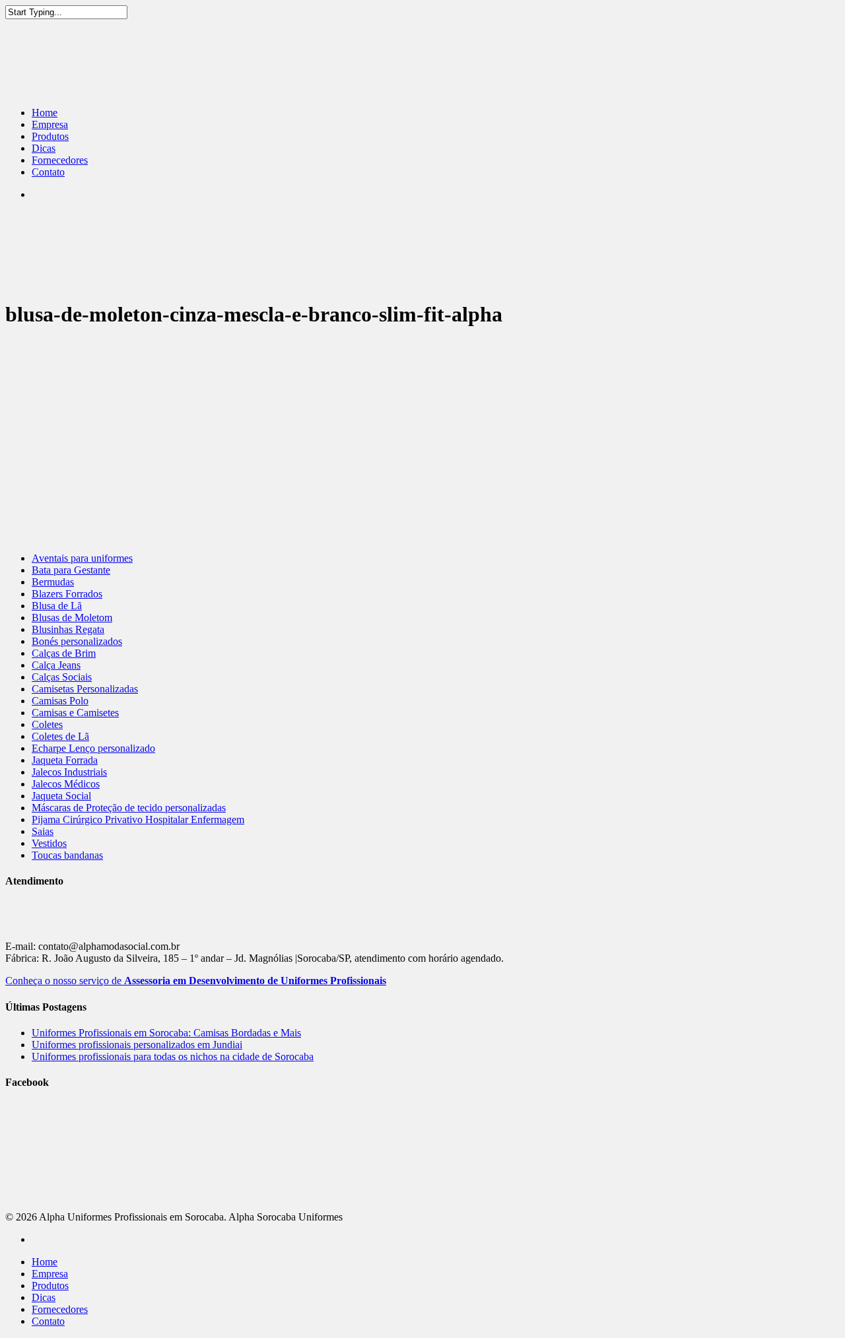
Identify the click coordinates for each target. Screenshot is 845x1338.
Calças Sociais (62, 677)
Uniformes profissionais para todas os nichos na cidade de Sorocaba (173, 1056)
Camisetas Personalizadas (85, 688)
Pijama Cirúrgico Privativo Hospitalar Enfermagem (138, 819)
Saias (42, 831)
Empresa (50, 124)
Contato (48, 172)
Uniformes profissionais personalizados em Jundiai (137, 1044)
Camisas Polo (60, 700)
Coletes (47, 724)
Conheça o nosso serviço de (195, 980)
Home (44, 112)
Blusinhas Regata (68, 629)
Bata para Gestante (71, 570)
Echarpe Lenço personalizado (93, 748)
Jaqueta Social (61, 795)
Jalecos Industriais (69, 772)
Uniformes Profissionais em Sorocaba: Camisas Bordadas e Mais (166, 1032)
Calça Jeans (56, 665)
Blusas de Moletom (72, 617)
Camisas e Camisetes (75, 712)
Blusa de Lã (57, 605)
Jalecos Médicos (66, 783)
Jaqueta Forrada (65, 760)
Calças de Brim (64, 653)
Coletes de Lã (60, 736)
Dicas (43, 148)
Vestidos (49, 843)
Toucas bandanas (67, 855)
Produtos (50, 136)
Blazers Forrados (67, 593)
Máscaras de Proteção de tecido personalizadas (129, 807)
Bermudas (53, 581)
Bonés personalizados (77, 641)
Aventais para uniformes (82, 558)
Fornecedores (60, 160)
